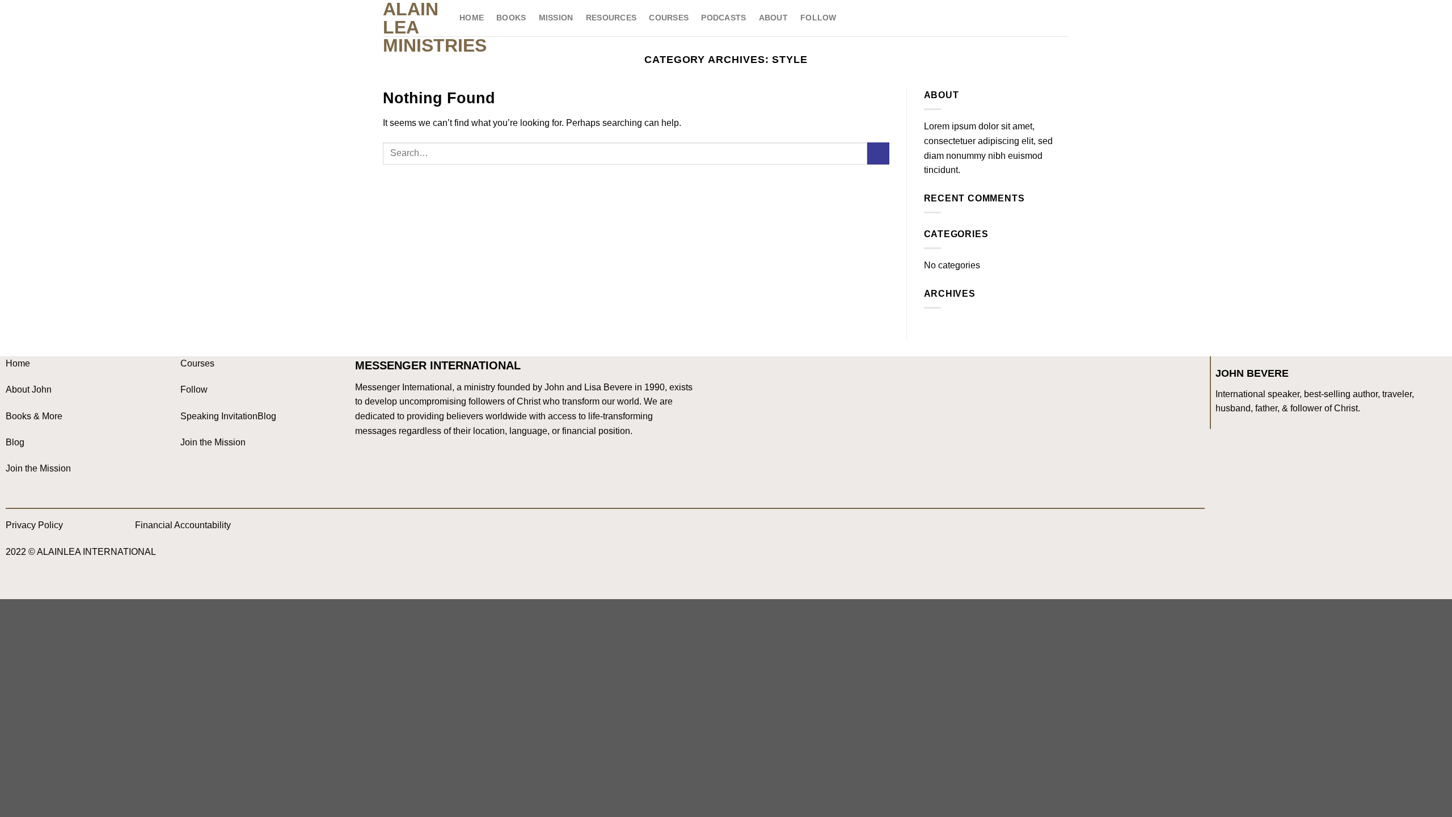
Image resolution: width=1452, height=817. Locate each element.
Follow (818, 17)
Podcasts (723, 17)
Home (471, 17)
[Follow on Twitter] (414, 529)
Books (511, 17)
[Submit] (878, 153)
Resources (611, 17)
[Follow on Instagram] (391, 529)
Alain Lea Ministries (412, 27)
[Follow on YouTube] (437, 529)
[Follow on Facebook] (369, 529)
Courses (669, 17)
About (773, 17)
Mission (556, 17)
